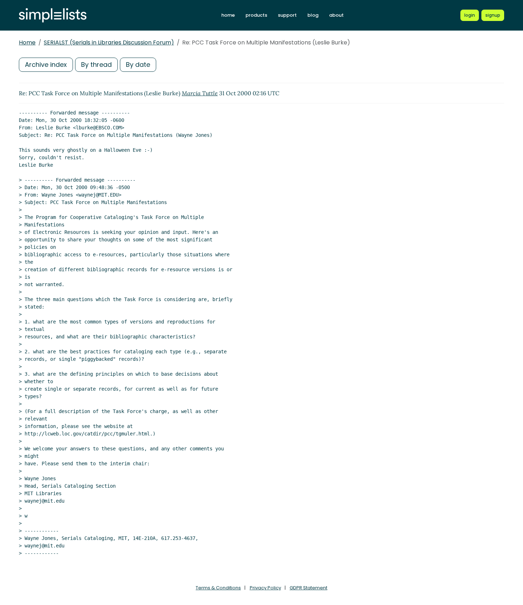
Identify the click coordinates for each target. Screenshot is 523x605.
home (228, 15)
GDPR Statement (308, 587)
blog (312, 15)
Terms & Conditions (218, 587)
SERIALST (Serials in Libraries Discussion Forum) (109, 42)
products (256, 15)
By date (138, 64)
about (336, 15)
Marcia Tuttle (200, 93)
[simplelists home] (52, 15)
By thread (96, 64)
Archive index (46, 64)
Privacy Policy (265, 587)
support (287, 15)
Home (27, 42)
